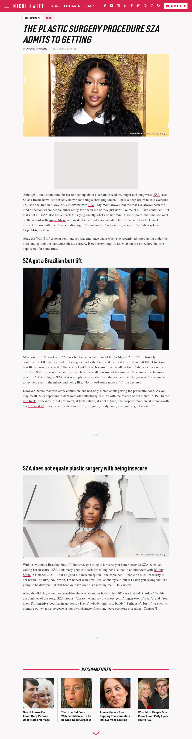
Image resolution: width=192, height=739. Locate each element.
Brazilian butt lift (137, 362)
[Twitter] (125, 6)
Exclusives (72, 6)
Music (49, 18)
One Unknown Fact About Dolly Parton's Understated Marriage (36, 715)
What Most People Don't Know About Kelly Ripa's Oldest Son (153, 716)
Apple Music (57, 220)
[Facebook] (105, 6)
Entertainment (32, 18)
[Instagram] (118, 6)
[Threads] (145, 6)
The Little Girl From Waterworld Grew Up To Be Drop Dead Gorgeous (76, 715)
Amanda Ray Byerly (36, 48)
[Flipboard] (138, 6)
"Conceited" (36, 406)
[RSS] (159, 6)
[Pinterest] (132, 6)
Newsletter (178, 6)
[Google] (152, 6)
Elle (91, 204)
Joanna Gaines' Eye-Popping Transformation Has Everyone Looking (115, 715)
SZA (156, 194)
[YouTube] (111, 6)
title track (29, 400)
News (55, 6)
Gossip (89, 6)
